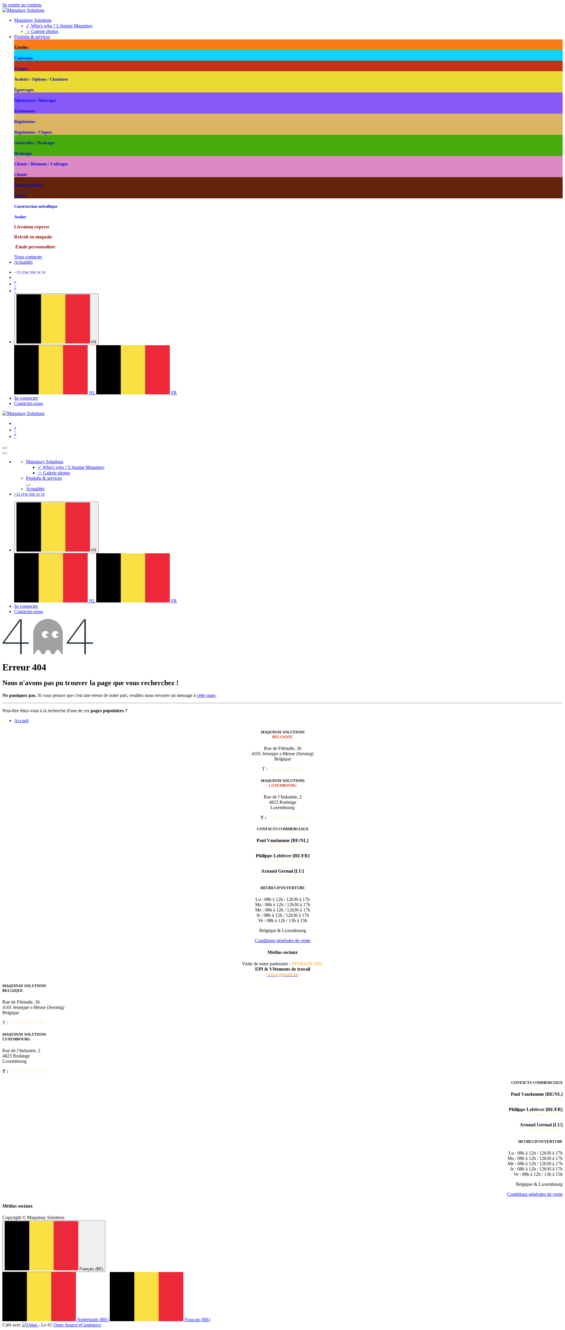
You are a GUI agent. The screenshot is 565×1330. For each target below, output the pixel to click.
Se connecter (26, 398)
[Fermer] (4, 453)
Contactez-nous (28, 403)
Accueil (21, 720)
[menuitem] (32, 20)
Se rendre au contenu (21, 4)
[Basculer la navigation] (4, 448)
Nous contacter (28, 256)
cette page (206, 695)
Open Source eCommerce (77, 1324)
